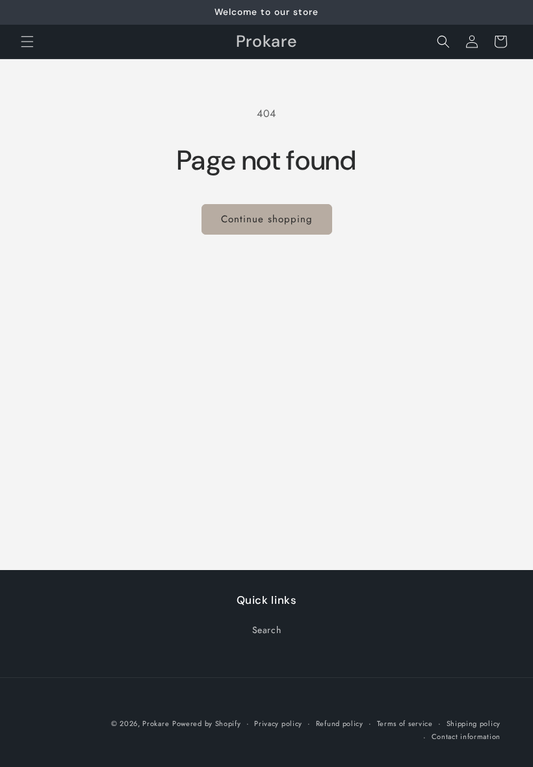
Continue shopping (267, 219)
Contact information (466, 736)
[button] (27, 41)
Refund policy (339, 723)
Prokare (155, 723)
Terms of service (405, 723)
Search (266, 629)
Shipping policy (474, 723)
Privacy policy (278, 723)
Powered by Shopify (206, 723)
